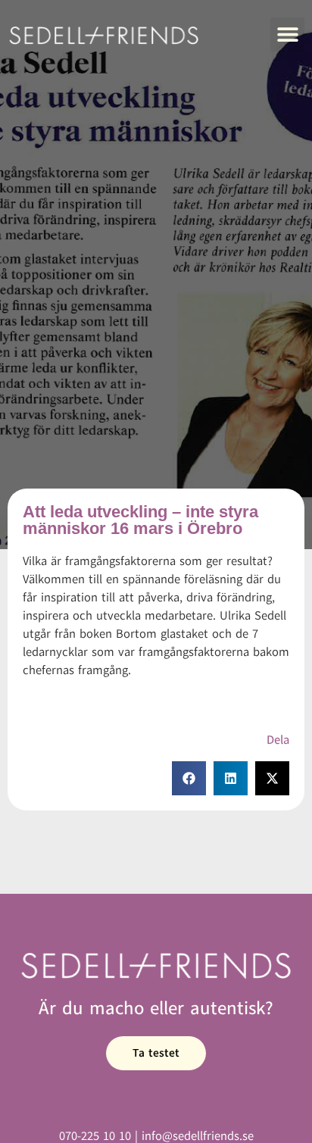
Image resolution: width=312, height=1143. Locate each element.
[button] (287, 34)
